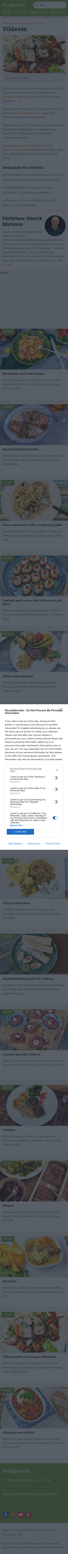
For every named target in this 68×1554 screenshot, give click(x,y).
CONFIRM (20, 832)
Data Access (34, 843)
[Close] (61, 711)
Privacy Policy (53, 843)
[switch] (55, 777)
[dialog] (34, 777)
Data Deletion (15, 843)
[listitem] (34, 770)
